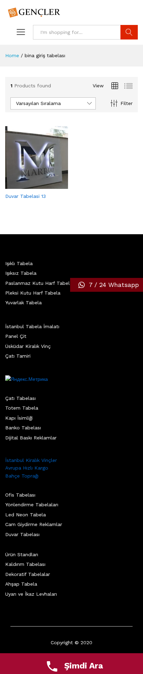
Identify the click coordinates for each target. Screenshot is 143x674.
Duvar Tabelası (22, 534)
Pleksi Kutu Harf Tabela (32, 293)
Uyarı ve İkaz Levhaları (31, 594)
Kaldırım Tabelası (25, 564)
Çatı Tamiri (18, 356)
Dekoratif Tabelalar (27, 574)
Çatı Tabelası (20, 398)
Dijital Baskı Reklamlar (31, 437)
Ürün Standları (21, 554)
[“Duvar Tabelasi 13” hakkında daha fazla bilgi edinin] (29, 185)
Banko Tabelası (23, 427)
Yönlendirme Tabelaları (31, 504)
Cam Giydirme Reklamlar (33, 524)
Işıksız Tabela (20, 273)
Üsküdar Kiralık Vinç (28, 346)
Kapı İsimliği (19, 418)
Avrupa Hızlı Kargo (26, 468)
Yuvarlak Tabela (23, 302)
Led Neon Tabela (25, 514)
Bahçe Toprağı (22, 476)
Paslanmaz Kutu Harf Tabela (39, 283)
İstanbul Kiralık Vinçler (31, 460)
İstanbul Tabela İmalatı (32, 326)
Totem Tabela (21, 408)
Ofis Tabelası (20, 495)
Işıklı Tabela (19, 263)
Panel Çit (15, 336)
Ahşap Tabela (21, 584)
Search (129, 32)
